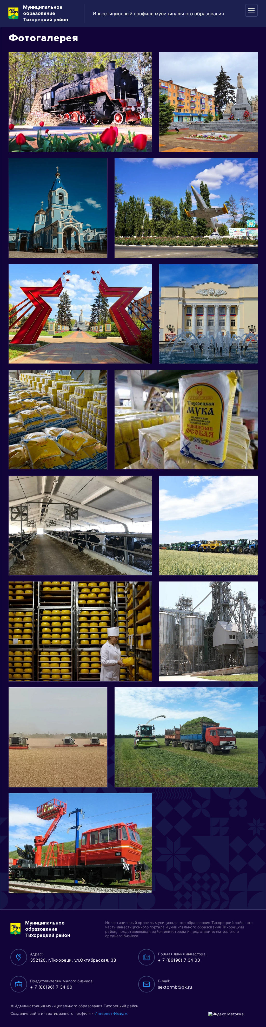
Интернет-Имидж (111, 1013)
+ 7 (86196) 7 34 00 (179, 960)
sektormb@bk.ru (175, 987)
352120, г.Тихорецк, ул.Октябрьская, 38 (73, 960)
